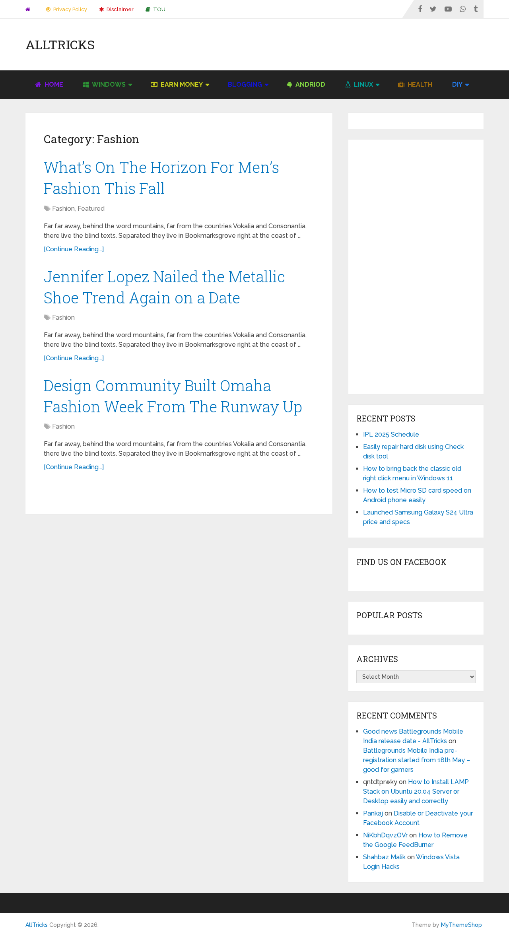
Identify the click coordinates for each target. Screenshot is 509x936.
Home (53, 84)
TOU (158, 9)
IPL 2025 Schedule (391, 434)
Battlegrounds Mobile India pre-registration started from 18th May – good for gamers (416, 760)
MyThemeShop (461, 925)
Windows (108, 84)
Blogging (245, 84)
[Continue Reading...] (74, 249)
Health (419, 84)
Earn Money (181, 84)
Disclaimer (119, 9)
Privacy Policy (69, 9)
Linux (362, 84)
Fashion (63, 208)
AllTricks (60, 44)
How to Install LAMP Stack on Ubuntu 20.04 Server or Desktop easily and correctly (416, 791)
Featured (91, 208)
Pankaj (373, 813)
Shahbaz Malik (384, 857)
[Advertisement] (339, 44)
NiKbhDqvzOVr (385, 835)
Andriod (309, 84)
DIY (457, 84)
